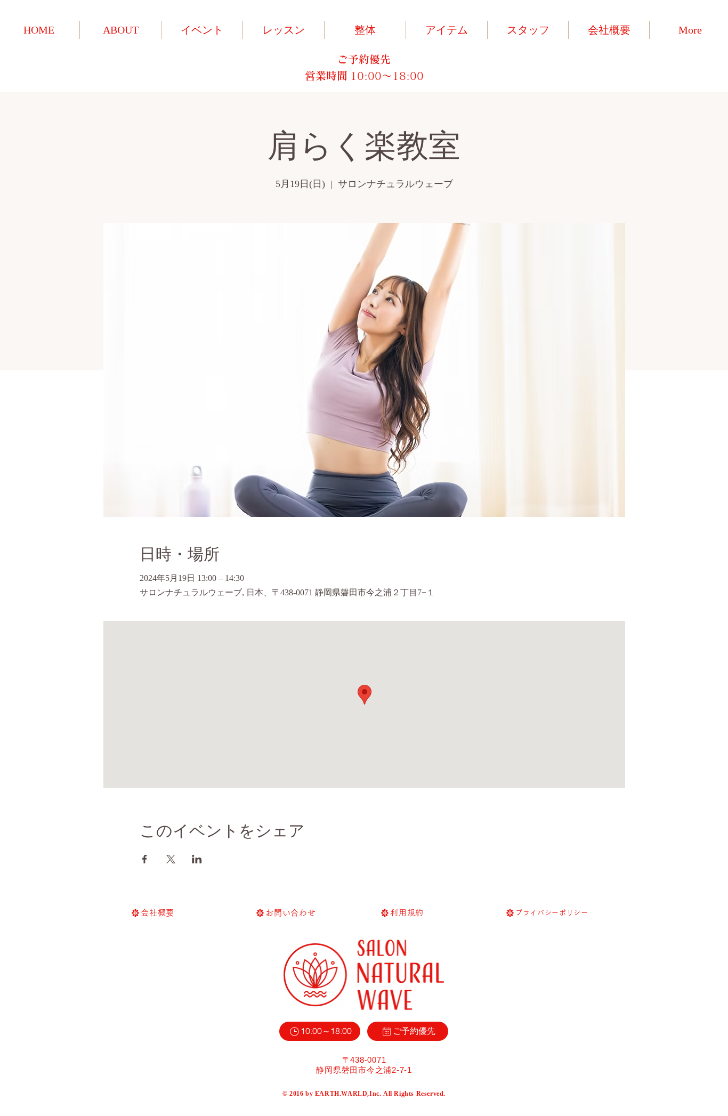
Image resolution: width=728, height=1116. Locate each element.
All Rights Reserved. (414, 1093)
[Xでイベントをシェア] (171, 859)
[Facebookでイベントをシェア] (145, 859)
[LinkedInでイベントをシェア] (197, 859)
